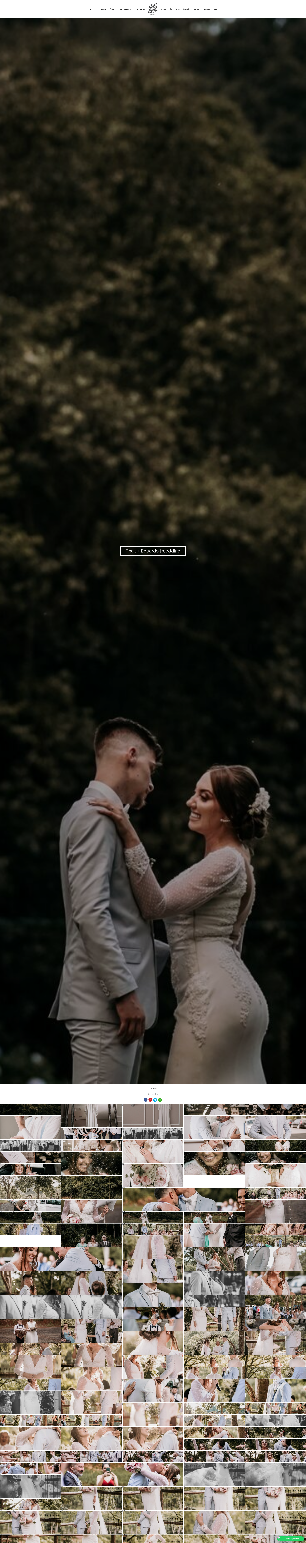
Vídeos (163, 9)
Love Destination (126, 9)
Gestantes (186, 9)
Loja (215, 9)
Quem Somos (174, 9)
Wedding (113, 9)
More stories (140, 9)
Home (91, 9)
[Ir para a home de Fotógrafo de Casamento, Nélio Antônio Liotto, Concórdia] (152, 9)
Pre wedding (101, 9)
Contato (196, 9)
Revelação (206, 9)
